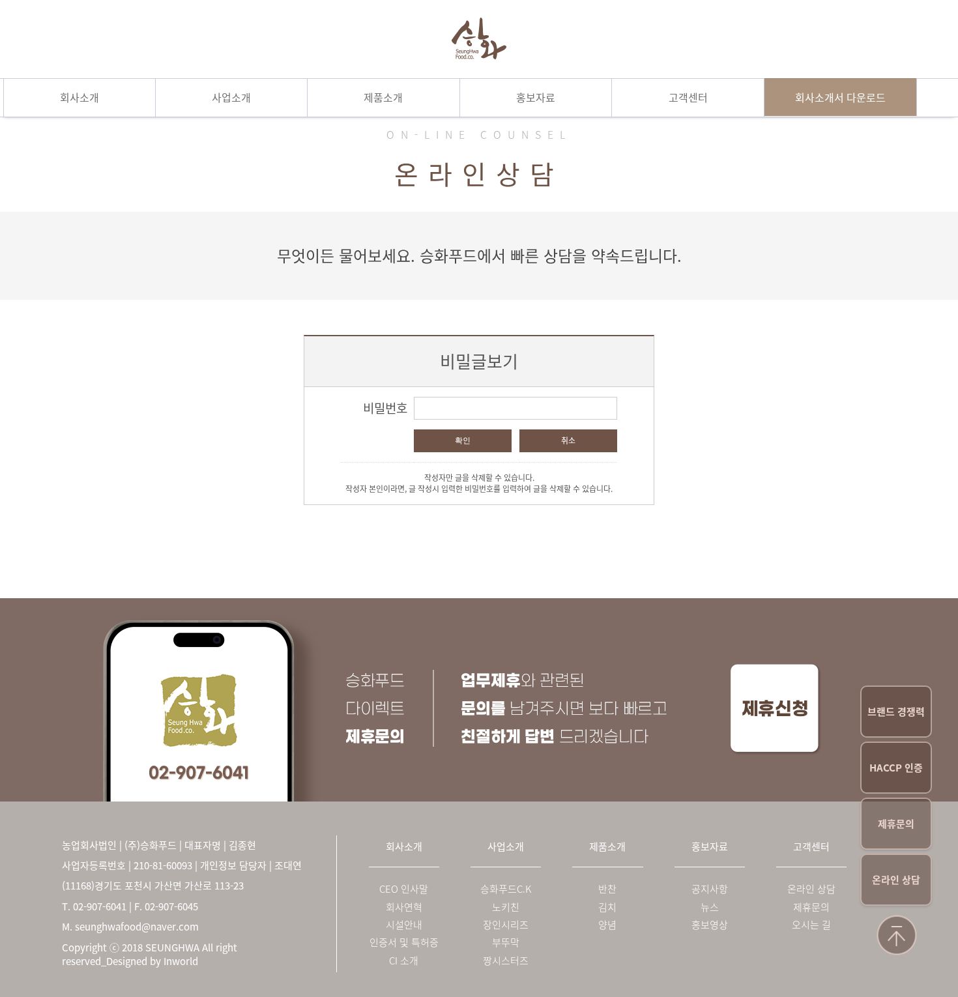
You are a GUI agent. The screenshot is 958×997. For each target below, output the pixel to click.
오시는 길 (811, 925)
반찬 (607, 889)
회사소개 (79, 97)
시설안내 (404, 925)
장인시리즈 (506, 925)
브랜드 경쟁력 (896, 711)
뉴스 (710, 907)
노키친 (505, 907)
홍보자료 (535, 97)
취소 (568, 440)
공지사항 (709, 889)
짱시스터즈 (506, 961)
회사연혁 (404, 907)
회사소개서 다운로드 (840, 97)
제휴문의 (896, 823)
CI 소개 (403, 961)
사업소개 (231, 97)
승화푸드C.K (505, 889)
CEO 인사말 (403, 889)
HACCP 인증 (896, 767)
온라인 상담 (896, 880)
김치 (607, 907)
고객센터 (688, 97)
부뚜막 (505, 942)
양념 (607, 925)
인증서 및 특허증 (404, 942)
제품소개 (383, 97)
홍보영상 (709, 925)
